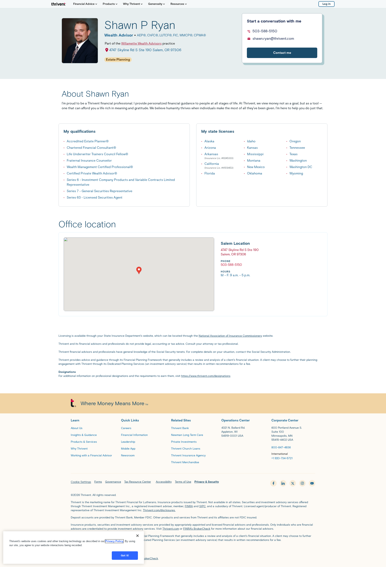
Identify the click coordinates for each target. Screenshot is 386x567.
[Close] (137, 535)
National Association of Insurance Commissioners (230, 336)
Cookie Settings (81, 482)
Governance (113, 481)
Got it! (125, 555)
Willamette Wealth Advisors (141, 43)
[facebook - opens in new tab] (273, 483)
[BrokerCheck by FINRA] (193, 550)
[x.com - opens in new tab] (292, 483)
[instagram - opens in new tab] (302, 483)
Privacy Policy (114, 541)
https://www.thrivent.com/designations (205, 376)
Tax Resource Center (137, 481)
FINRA (189, 506)
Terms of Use (183, 481)
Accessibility (164, 481)
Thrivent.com (170, 528)
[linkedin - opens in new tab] (283, 483)
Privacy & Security (206, 481)
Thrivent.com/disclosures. (159, 510)
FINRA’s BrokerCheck (196, 528)
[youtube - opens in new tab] (312, 483)
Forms (98, 481)
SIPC (202, 506)
